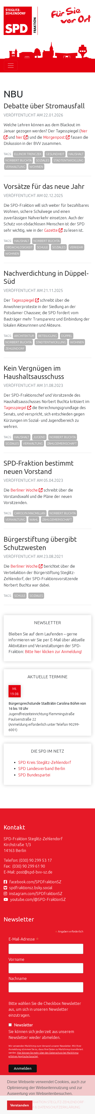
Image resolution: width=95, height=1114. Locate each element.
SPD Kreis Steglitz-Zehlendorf (44, 762)
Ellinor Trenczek (28, 154)
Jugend (39, 437)
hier (19, 137)
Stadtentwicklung (68, 160)
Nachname (18, 978)
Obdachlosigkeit (19, 247)
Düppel (66, 335)
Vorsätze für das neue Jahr (44, 186)
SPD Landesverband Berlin (41, 768)
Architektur (24, 335)
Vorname (16, 959)
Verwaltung (15, 166)
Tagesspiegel (22, 300)
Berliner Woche (24, 490)
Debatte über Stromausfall (44, 106)
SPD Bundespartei (34, 775)
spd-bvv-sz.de (40, 872)
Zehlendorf (15, 348)
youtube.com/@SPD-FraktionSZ (38, 899)
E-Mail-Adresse (24, 939)
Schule (42, 247)
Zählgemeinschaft (62, 443)
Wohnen (36, 166)
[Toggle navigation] (11, 65)
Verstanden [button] (19, 1105)
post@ (22, 872)
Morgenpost (54, 137)
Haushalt (76, 154)
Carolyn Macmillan (29, 513)
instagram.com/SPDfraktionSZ (35, 893)
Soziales (42, 160)
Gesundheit (55, 154)
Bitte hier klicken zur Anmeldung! (53, 651)
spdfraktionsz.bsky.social (30, 887)
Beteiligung (47, 335)
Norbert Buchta (18, 160)
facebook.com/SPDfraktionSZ (35, 882)
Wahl (33, 519)
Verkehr (76, 247)
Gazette (51, 230)
